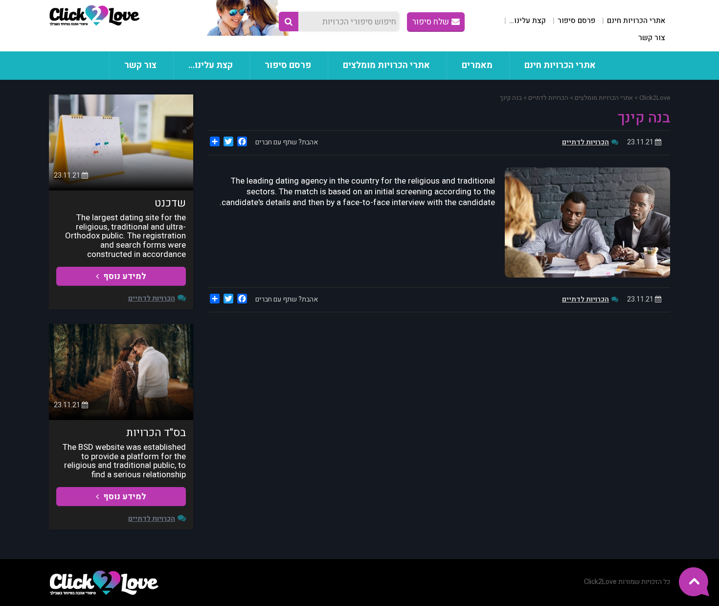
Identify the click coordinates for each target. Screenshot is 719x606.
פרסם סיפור (576, 20)
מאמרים (477, 65)
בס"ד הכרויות (156, 433)
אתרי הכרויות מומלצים (386, 65)
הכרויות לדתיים (585, 142)
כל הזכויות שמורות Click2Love (627, 582)
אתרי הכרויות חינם (636, 20)
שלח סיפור (430, 22)
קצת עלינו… (527, 20)
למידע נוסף (123, 276)
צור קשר (651, 37)
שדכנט (170, 203)
